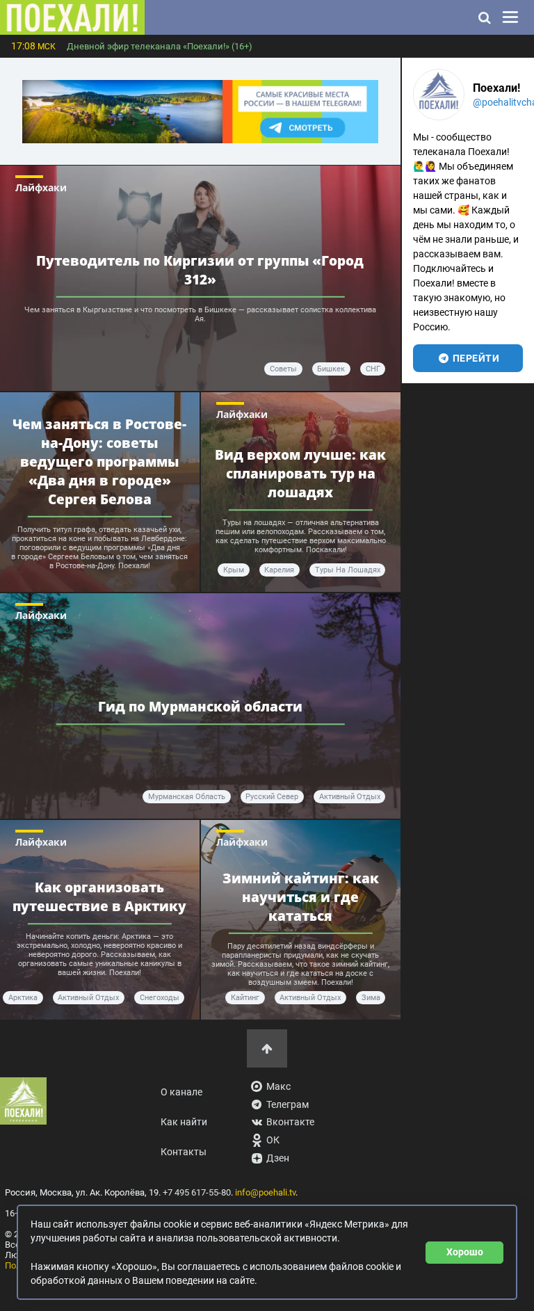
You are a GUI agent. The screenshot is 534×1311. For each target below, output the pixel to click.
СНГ (373, 368)
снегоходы (159, 997)
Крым (233, 569)
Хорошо (464, 1251)
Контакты (184, 1152)
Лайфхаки (41, 187)
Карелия (279, 569)
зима (371, 997)
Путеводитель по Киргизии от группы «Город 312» (200, 270)
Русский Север (271, 796)
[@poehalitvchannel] (438, 94)
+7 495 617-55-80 (197, 1192)
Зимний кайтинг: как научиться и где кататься (300, 897)
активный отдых (349, 796)
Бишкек (331, 368)
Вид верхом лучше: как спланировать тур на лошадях (300, 473)
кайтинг (245, 997)
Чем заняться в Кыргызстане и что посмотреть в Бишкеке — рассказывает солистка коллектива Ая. (200, 314)
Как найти (184, 1122)
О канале (181, 1092)
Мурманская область (186, 796)
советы (283, 368)
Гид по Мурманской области (200, 706)
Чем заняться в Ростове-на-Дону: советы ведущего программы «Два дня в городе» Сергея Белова (99, 461)
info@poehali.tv (265, 1192)
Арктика (23, 997)
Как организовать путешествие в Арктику (99, 896)
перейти (474, 358)
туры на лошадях (347, 569)
